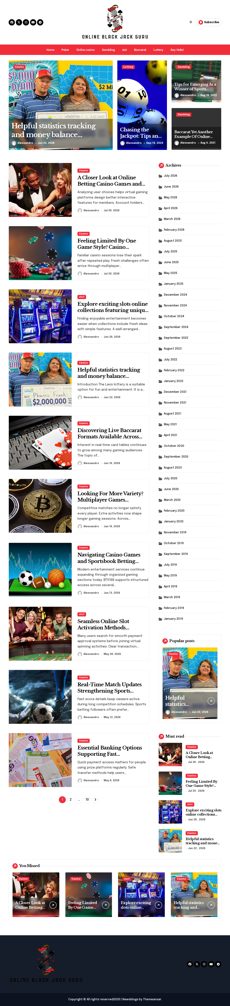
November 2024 (175, 305)
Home (50, 50)
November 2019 (175, 532)
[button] (109, 105)
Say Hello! (177, 50)
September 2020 (176, 456)
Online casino (85, 50)
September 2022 (176, 337)
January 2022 (173, 381)
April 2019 (170, 586)
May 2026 (170, 197)
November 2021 (175, 402)
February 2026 (174, 229)
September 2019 (176, 554)
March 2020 (172, 500)
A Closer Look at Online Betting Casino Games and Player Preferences (109, 184)
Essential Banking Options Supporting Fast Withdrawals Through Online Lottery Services (109, 757)
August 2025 (173, 240)
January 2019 (173, 618)
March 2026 (172, 219)
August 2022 (173, 348)
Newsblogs (130, 999)
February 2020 (174, 510)
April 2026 (171, 208)
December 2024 (175, 294)
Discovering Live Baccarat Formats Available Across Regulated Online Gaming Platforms (109, 439)
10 (87, 799)
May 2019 (170, 575)
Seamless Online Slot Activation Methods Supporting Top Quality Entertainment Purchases (108, 630)
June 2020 (171, 489)
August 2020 (173, 467)
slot (124, 50)
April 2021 (170, 435)
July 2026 (170, 175)
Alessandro (25, 143)
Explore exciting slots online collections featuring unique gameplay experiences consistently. (112, 313)
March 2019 (172, 597)
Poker (65, 50)
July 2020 (171, 478)
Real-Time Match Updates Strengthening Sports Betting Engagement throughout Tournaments (109, 694)
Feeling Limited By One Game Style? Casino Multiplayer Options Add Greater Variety (108, 250)
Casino (19, 67)
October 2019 (174, 543)
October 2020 (174, 446)
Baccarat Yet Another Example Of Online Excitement (193, 136)
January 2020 (173, 521)
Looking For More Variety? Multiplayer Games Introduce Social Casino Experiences (110, 503)
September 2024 (176, 327)
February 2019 (174, 608)
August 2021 (172, 413)
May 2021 (170, 424)
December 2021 (175, 391)
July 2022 (170, 359)
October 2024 (174, 316)
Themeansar (152, 999)
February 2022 (174, 370)
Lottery (158, 50)
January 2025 (173, 283)
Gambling (108, 50)
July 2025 (170, 251)
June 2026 (171, 186)
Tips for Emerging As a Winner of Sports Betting (195, 89)
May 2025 (170, 273)
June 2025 (171, 262)
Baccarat (140, 50)
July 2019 (170, 564)
